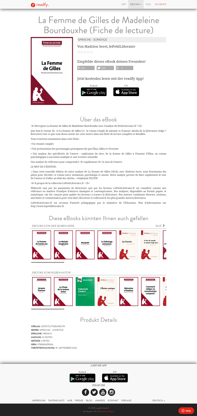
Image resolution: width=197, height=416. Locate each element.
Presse (79, 400)
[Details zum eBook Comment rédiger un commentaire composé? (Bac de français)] (150, 291)
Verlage (126, 400)
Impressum (38, 400)
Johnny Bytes (108, 411)
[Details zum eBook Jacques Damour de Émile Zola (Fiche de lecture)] (41, 291)
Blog (89, 400)
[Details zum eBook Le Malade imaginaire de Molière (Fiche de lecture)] (63, 244)
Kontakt (113, 400)
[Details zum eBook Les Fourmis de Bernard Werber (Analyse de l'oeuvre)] (128, 244)
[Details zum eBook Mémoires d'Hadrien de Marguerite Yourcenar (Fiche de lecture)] (128, 291)
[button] (136, 4)
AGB (69, 400)
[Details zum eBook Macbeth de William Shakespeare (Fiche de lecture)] (85, 244)
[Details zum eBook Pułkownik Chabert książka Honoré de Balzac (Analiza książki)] (85, 291)
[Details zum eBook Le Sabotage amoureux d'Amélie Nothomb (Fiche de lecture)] (106, 244)
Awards (100, 400)
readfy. (42, 4)
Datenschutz (56, 400)
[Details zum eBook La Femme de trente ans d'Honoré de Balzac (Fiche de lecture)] (41, 244)
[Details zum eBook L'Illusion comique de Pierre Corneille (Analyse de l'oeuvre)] (106, 291)
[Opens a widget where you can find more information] (186, 411)
